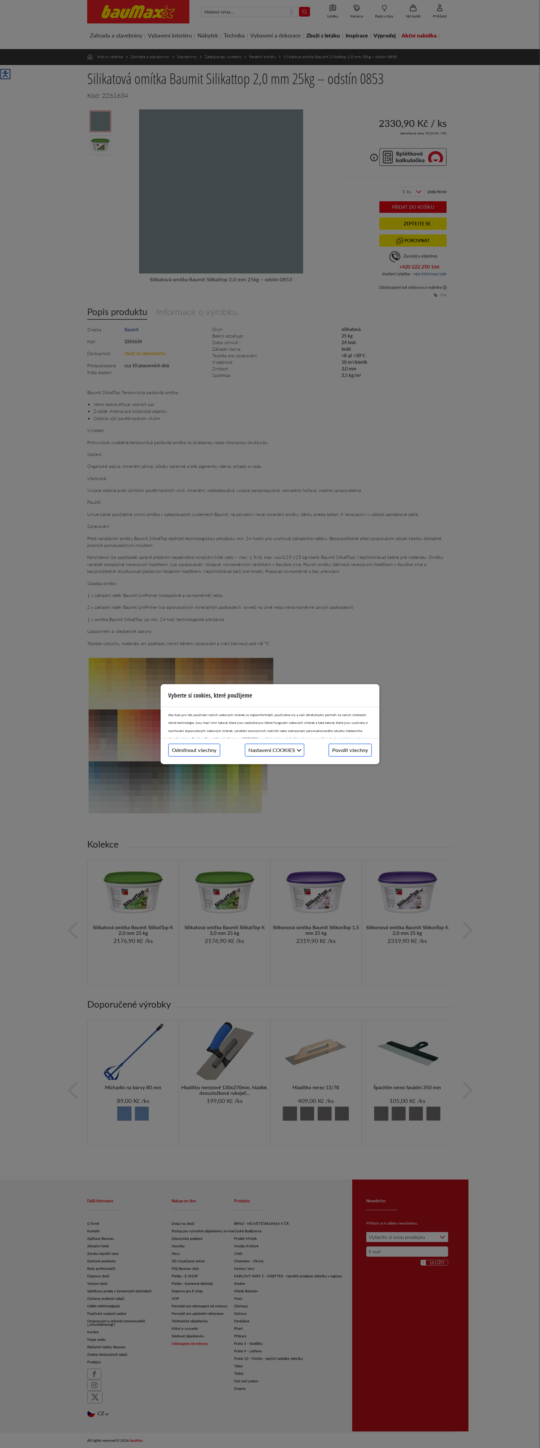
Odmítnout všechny (194, 750)
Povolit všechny (350, 750)
